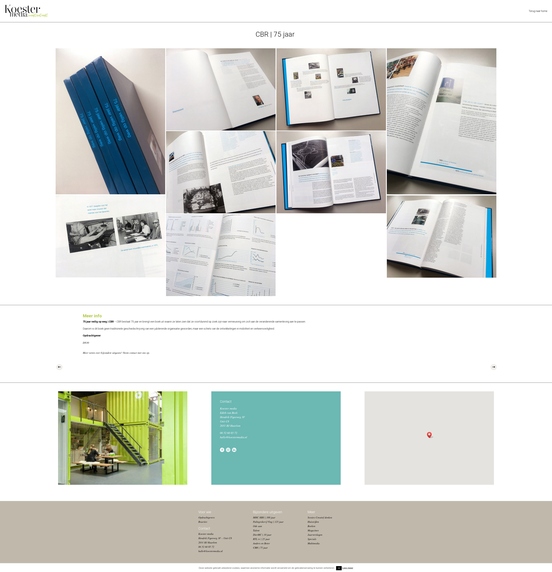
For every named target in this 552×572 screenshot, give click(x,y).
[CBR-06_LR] (331, 172)
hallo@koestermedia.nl (233, 437)
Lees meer (347, 568)
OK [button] (339, 568)
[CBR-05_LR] (221, 172)
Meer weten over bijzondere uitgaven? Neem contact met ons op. (116, 352)
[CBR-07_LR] (110, 236)
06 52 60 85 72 (228, 433)
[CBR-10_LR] (221, 254)
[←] (59, 367)
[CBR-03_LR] (331, 89)
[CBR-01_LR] (110, 121)
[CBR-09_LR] (441, 236)
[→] (493, 367)
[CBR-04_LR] (441, 121)
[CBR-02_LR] (221, 89)
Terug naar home (538, 11)
